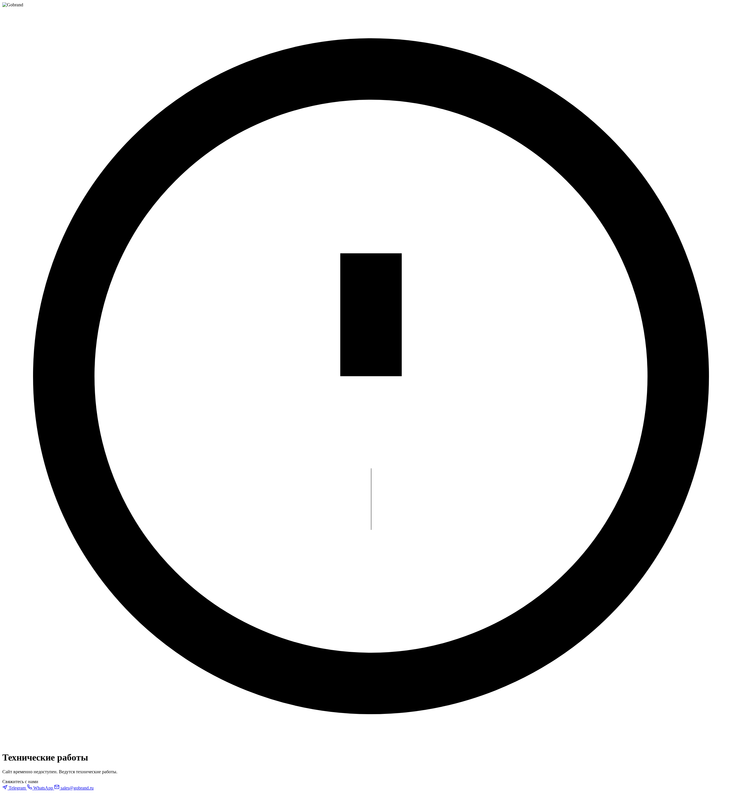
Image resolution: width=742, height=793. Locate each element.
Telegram (17, 787)
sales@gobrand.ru (76, 787)
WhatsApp (43, 787)
